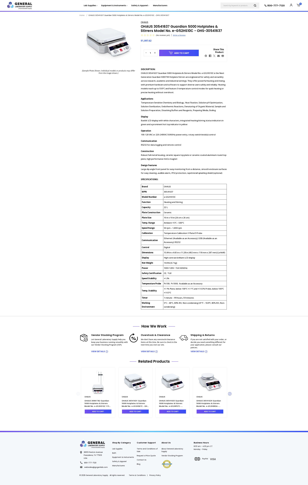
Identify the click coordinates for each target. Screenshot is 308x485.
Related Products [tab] (154, 361)
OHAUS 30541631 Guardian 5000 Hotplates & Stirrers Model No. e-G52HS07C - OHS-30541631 (135, 403)
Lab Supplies (117, 449)
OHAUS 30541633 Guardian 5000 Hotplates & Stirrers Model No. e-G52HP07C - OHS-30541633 (171, 403)
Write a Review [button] (179, 35)
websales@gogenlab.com (96, 467)
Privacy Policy (155, 475)
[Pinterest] (206, 56)
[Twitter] (214, 56)
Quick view (98, 382)
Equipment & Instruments (123, 457)
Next (230, 394)
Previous (78, 394)
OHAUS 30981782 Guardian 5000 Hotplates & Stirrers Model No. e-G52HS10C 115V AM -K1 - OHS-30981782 (97, 403)
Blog (138, 464)
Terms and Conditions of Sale (147, 450)
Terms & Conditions (137, 475)
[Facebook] (210, 56)
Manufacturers (160, 5)
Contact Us (141, 460)
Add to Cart (181, 53)
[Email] (218, 56)
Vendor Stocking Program (172, 455)
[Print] (222, 56)
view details (98, 351)
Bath (114, 453)
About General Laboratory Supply (172, 450)
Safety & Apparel (119, 461)
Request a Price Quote (146, 455)
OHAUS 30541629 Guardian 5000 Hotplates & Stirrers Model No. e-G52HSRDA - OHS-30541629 (208, 403)
